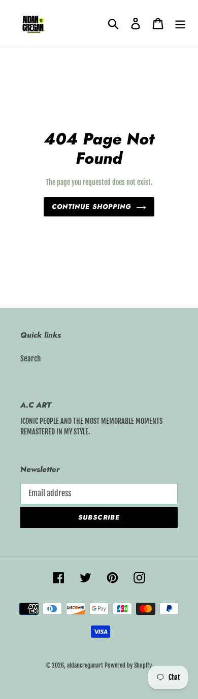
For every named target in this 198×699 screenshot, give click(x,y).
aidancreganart (85, 665)
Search (30, 358)
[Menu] (180, 23)
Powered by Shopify (128, 665)
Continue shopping (91, 206)
